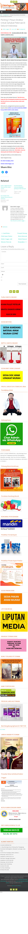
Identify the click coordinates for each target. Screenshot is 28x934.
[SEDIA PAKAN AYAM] (11, 602)
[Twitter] (14, 2)
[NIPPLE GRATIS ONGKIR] (11, 361)
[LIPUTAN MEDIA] (14, 629)
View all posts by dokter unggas (18, 220)
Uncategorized (6, 15)
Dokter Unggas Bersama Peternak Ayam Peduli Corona (6, 187)
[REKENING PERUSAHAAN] (11, 527)
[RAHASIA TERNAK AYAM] (13, 649)
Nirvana (13, 883)
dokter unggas (6, 29)
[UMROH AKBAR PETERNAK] (11, 767)
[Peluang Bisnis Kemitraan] (11, 489)
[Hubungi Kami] (11, 443)
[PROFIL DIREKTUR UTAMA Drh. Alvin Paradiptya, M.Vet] (11, 413)
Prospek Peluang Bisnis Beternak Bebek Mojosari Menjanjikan (22, 236)
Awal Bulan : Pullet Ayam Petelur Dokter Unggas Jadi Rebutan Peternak (6, 236)
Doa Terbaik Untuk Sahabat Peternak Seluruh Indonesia (6, 197)
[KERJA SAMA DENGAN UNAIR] (13, 818)
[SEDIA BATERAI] (11, 336)
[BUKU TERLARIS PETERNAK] (11, 679)
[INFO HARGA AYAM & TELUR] (11, 833)
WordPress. (18, 883)
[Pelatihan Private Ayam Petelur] (11, 583)
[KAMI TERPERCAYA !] (7, 694)
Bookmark (5, 226)
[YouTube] (11, 2)
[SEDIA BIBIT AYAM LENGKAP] (11, 379)
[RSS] (16, 2)
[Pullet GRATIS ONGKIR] (11, 315)
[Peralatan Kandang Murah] (11, 509)
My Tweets (2, 727)
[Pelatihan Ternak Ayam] (11, 553)
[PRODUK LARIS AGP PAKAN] (11, 719)
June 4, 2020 (14, 29)
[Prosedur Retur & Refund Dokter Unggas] (11, 800)
